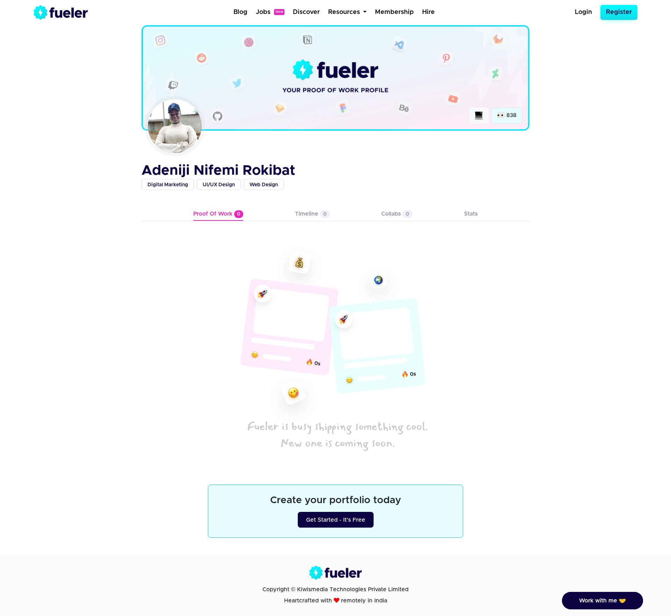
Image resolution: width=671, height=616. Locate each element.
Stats (471, 214)
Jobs (269, 12)
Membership (394, 12)
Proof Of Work (216, 214)
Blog (240, 12)
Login (583, 12)
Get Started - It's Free (335, 520)
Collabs (395, 214)
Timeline (311, 214)
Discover (306, 12)
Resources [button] (345, 12)
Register (619, 12)
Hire (428, 12)
